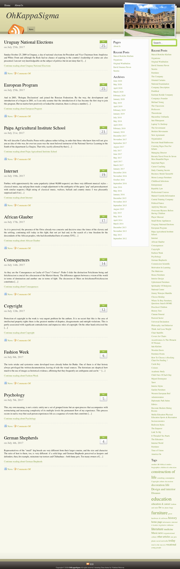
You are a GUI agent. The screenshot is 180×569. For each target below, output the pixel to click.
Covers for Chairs (158, 336)
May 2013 (117, 234)
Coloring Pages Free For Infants (161, 147)
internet (175, 522)
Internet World (157, 443)
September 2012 (120, 238)
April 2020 (117, 88)
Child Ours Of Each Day (161, 375)
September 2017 (120, 143)
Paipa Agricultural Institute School (35, 128)
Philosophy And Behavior (162, 325)
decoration (169, 481)
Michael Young (157, 102)
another (154, 464)
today (172, 540)
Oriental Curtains (158, 80)
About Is (19, 5)
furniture (159, 513)
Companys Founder (159, 98)
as (159, 464)
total (153, 544)
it (151, 525)
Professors (155, 109)
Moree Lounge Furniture (161, 177)
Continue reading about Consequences (21, 286)
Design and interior (163, 489)
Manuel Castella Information (163, 196)
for (160, 507)
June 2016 (117, 187)
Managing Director (159, 152)
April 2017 (117, 161)
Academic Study (158, 371)
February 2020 (119, 95)
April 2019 (117, 106)
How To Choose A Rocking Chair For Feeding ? (162, 359)
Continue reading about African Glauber (22, 240)
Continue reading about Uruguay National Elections (27, 65)
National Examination (160, 83)
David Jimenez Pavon (122, 67)
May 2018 (117, 121)
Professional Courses (160, 192)
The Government (158, 127)
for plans (165, 507)
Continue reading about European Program (23, 108)
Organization (156, 138)
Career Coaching (158, 166)
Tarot (153, 382)
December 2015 (119, 198)
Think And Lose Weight (161, 329)
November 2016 (120, 176)
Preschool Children (159, 307)
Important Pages (158, 162)
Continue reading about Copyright (19, 332)
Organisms (117, 60)
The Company (157, 76)
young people (156, 547)
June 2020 (117, 81)
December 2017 (119, 135)
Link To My (156, 432)
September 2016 (120, 183)
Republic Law (157, 188)
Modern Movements (159, 131)
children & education (168, 467)
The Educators (157, 439)
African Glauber (18, 217)
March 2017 (118, 165)
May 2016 (117, 190)
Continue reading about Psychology (20, 418)
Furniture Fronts (158, 353)
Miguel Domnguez (159, 378)
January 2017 (119, 168)
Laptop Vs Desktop (159, 124)
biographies (155, 467)
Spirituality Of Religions (161, 286)
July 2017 (117, 150)
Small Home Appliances (161, 220)
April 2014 (117, 220)
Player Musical (157, 217)
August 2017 (118, 146)
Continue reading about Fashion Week (21, 375)
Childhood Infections (160, 181)
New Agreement (158, 135)
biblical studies (165, 464)
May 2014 (117, 216)
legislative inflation (166, 525)
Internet (11, 171)
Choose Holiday (158, 296)
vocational (171, 544)
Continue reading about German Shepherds (23, 461)
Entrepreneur (156, 184)
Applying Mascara (158, 206)
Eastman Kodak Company (162, 94)
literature (157, 528)
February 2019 (119, 110)
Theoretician (156, 113)
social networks (162, 541)
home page (156, 521)
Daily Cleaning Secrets (160, 170)
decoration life (160, 485)
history (172, 518)
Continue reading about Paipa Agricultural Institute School (30, 151)
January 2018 (119, 132)
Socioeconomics (158, 421)
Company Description (160, 87)
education (161, 498)
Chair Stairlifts (157, 332)
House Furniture (158, 275)
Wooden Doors (157, 350)
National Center (157, 289)
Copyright (13, 306)
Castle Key (155, 364)
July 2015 (117, 212)
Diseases (155, 493)
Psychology (14, 395)
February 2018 (119, 128)
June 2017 (117, 154)
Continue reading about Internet (18, 197)
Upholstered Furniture (160, 282)
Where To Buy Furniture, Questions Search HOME (161, 302)
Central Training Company (162, 199)
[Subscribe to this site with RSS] (15, 27)
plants (153, 541)
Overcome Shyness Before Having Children (162, 212)
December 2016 (119, 172)
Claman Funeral (157, 314)
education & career (160, 504)
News (31, 29)
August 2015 (118, 209)
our (172, 537)
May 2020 (117, 84)
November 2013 (120, 231)
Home (7, 5)
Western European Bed (160, 393)
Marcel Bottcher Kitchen (123, 56)
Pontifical (155, 91)
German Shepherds (21, 438)
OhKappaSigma (32, 14)
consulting (161, 478)
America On (156, 454)
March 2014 (118, 223)
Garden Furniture (158, 389)
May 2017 (117, 158)
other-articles (163, 536)
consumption (169, 478)
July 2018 (117, 117)
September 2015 (120, 205)
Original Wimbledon (121, 63)
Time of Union (157, 450)
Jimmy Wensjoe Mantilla (161, 293)
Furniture (155, 72)
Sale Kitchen (156, 346)
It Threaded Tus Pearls (160, 435)
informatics (167, 522)
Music (154, 533)
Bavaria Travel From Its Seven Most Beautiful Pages (163, 157)
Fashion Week (16, 352)
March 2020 (118, 91)
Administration (157, 397)
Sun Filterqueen (157, 120)
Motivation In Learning (161, 267)
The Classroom (157, 105)
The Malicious (157, 271)
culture (162, 481)
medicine (168, 529)
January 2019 (119, 113)
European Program (21, 85)
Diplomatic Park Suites (160, 400)
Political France (157, 203)
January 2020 (119, 99)
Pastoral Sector (157, 318)
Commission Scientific (160, 264)
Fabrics (154, 404)
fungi (171, 507)
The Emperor (156, 428)
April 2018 (117, 124)
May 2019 (117, 102)
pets (175, 537)
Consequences (17, 260)
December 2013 (119, 227)
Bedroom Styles (158, 424)
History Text (156, 310)
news (160, 533)
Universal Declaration (160, 321)
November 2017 (120, 139)
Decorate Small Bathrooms (162, 142)
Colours (154, 367)
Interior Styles (157, 386)
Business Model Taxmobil (162, 174)
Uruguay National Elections (28, 42)
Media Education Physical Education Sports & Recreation (164, 416)
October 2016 (119, 180)
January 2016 (119, 194)
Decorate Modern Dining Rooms (161, 409)
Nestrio (116, 70)
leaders (155, 525)
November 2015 (120, 202)
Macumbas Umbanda (160, 116)
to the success (160, 544)
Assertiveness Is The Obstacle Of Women (163, 341)
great (170, 513)
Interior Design (157, 278)
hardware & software (159, 518)
